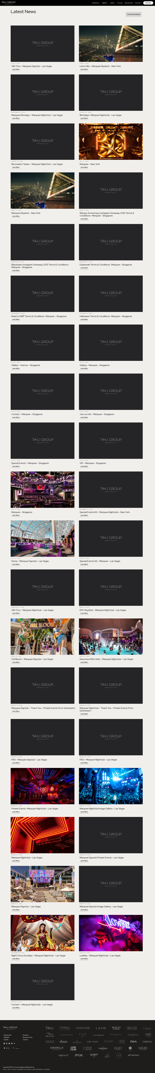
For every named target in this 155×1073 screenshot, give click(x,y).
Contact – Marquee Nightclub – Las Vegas (32, 1004)
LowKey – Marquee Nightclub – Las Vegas (100, 955)
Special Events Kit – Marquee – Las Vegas (100, 561)
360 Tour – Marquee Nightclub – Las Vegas (32, 610)
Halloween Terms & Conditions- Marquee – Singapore (106, 316)
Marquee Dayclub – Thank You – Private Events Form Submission (43, 708)
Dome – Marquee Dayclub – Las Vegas (30, 561)
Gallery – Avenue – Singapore (25, 365)
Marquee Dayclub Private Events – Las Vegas (102, 857)
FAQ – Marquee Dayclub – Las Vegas (29, 759)
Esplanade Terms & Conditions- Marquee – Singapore (106, 264)
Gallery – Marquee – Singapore (95, 365)
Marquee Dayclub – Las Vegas (26, 906)
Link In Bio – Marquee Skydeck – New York (100, 66)
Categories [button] (133, 14)
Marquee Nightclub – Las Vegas (26, 857)
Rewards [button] (148, 3)
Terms (9, 1069)
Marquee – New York (90, 164)
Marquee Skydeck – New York (25, 213)
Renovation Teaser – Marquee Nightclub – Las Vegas (37, 164)
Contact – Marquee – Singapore (26, 414)
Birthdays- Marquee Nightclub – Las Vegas (101, 115)
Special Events (129, 3)
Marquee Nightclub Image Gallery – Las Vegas (102, 808)
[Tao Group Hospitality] (8, 3)
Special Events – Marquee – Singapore (30, 463)
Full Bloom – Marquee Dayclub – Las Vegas (32, 659)
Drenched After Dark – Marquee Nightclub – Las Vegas (106, 659)
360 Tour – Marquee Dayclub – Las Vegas (31, 66)
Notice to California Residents (35, 1069)
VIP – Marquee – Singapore (93, 463)
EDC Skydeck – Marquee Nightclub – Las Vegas (103, 610)
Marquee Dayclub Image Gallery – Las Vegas (101, 906)
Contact (25, 1039)
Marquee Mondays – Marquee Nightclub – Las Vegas (37, 115)
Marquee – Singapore (21, 512)
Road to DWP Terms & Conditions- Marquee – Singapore (39, 316)
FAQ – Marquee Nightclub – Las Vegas (98, 759)
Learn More (16, 69)
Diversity (13, 1069)
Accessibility (46, 1069)
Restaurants (8, 1035)
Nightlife (6, 1037)
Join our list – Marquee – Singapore (97, 414)
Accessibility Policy (21, 1069)
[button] (43, 44)
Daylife (6, 1039)
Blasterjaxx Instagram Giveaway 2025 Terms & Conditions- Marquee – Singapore (40, 266)
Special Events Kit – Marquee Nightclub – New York (105, 512)
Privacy (5, 1069)
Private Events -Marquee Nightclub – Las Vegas (34, 808)
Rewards (25, 1035)
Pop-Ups (119, 3)
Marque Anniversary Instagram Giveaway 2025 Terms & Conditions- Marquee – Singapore (107, 214)
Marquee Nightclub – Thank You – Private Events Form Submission (106, 709)
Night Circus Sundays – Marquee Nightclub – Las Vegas (38, 955)
